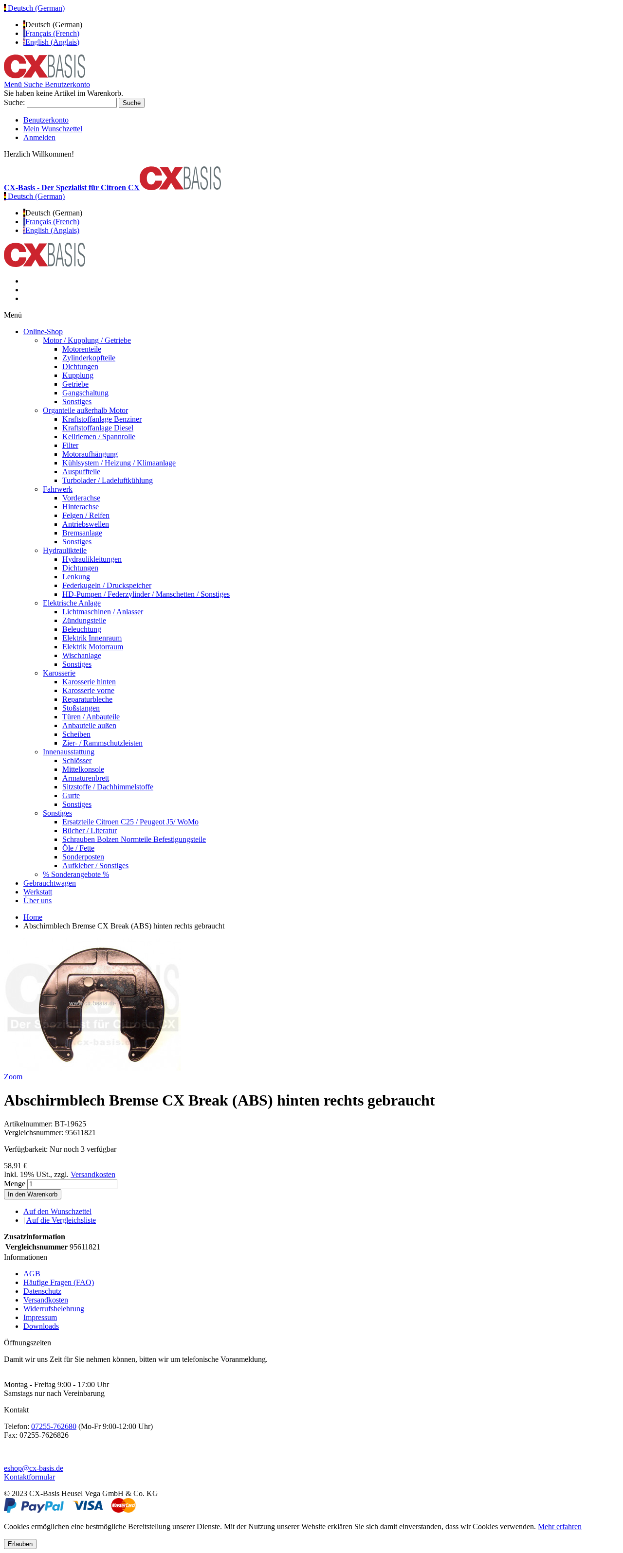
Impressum (40, 1317)
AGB (31, 1273)
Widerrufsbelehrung (53, 1308)
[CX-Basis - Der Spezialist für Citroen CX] (44, 75)
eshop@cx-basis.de (33, 1468)
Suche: (14, 102)
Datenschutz (42, 1291)
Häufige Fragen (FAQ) (58, 1282)
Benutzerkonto (46, 120)
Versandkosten (93, 1174)
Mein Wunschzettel (52, 129)
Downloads (41, 1326)
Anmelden (39, 137)
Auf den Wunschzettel (57, 1211)
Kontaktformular (29, 1477)
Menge (14, 1183)
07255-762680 (53, 1426)
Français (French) (52, 33)
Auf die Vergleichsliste (61, 1220)
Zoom (13, 1076)
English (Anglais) (52, 42)
